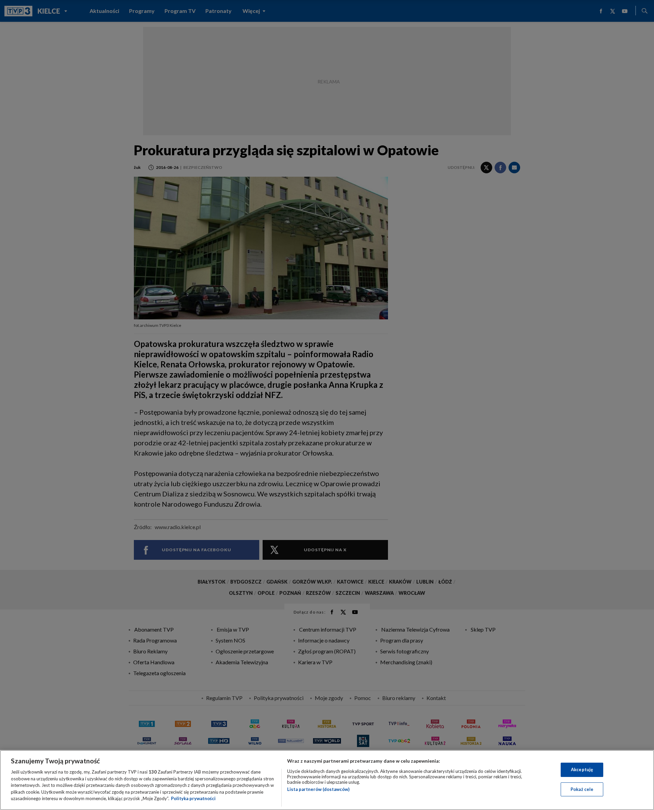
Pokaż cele (582, 789)
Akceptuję (582, 769)
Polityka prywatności (193, 798)
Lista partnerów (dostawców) (318, 789)
